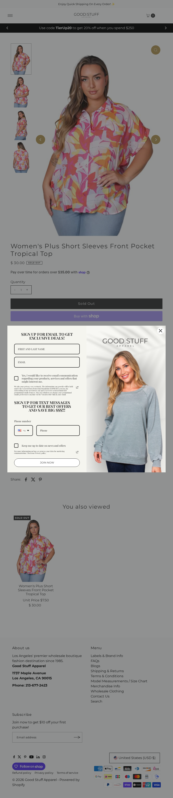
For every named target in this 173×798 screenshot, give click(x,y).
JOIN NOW (47, 462)
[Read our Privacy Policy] (77, 387)
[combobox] (23, 430)
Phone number (22, 421)
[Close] (160, 331)
